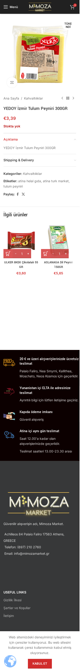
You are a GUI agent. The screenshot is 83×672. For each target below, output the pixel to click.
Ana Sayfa (11, 98)
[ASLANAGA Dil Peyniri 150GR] (58, 240)
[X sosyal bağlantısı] (23, 194)
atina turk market (56, 181)
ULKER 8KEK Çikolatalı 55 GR (21, 264)
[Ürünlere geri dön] (68, 98)
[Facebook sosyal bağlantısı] (17, 194)
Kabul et (40, 663)
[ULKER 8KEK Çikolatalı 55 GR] (21, 240)
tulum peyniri (13, 186)
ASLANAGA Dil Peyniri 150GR (58, 264)
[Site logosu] (40, 7)
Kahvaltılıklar (33, 98)
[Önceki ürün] (62, 98)
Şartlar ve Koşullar (16, 608)
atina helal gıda (29, 181)
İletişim (8, 616)
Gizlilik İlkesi (12, 600)
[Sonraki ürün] (73, 98)
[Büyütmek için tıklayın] (12, 82)
